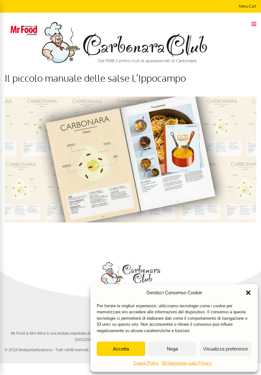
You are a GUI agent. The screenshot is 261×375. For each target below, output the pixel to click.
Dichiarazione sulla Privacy (187, 363)
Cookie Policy (146, 363)
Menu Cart (247, 6)
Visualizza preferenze (225, 348)
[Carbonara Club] (124, 62)
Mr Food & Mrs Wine (28, 333)
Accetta (121, 348)
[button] (248, 293)
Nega (172, 348)
